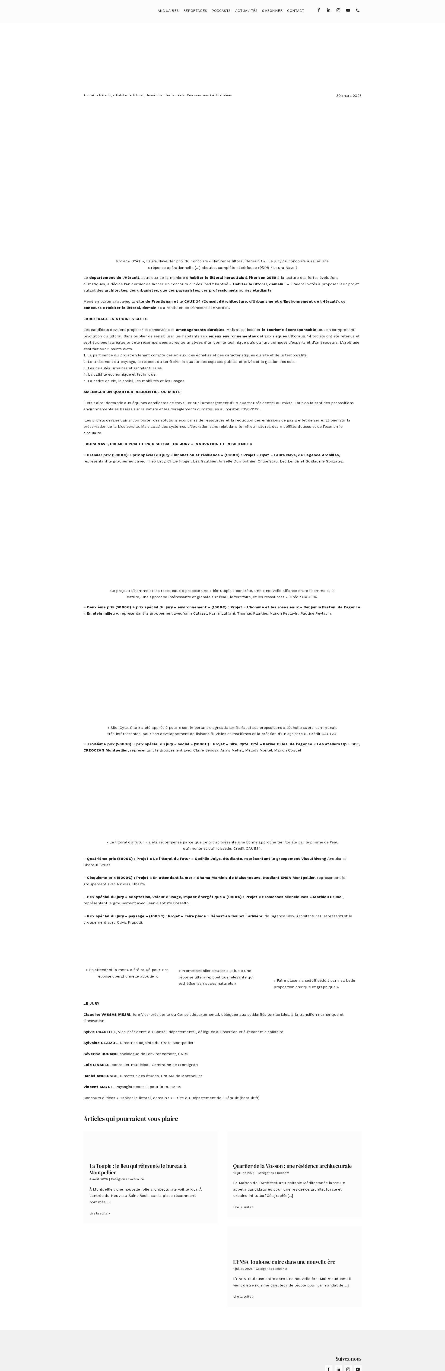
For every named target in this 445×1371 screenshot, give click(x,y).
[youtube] (348, 10)
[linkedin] (328, 10)
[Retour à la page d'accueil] (106, 9)
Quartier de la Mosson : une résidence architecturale (292, 1166)
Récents (283, 1173)
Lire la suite (98, 1213)
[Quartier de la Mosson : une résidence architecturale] (294, 1143)
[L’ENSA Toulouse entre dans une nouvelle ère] (294, 1239)
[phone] (358, 10)
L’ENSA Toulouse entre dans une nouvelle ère (284, 1262)
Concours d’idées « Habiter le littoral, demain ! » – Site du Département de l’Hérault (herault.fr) (171, 1098)
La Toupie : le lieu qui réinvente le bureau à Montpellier (137, 1169)
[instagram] (338, 10)
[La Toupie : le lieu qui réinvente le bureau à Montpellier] (151, 1143)
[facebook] (319, 10)
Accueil (89, 95)
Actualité (137, 1179)
